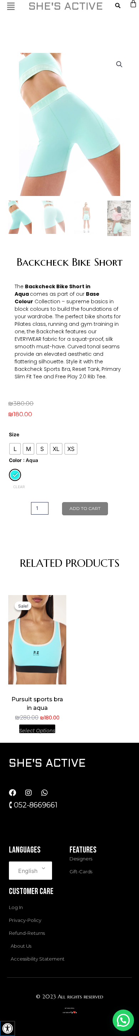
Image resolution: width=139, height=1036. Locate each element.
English (27, 870)
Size (14, 434)
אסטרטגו (66, 1012)
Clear (19, 487)
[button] (119, 64)
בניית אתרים (69, 1008)
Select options (37, 730)
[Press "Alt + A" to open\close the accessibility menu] (7, 1028)
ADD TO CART (85, 508)
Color (15, 460)
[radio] (15, 448)
